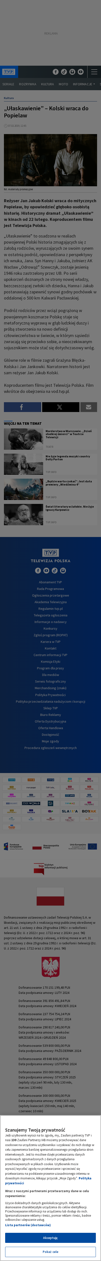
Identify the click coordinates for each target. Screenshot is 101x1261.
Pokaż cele (50, 1252)
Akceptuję (50, 1238)
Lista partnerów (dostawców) (28, 1225)
